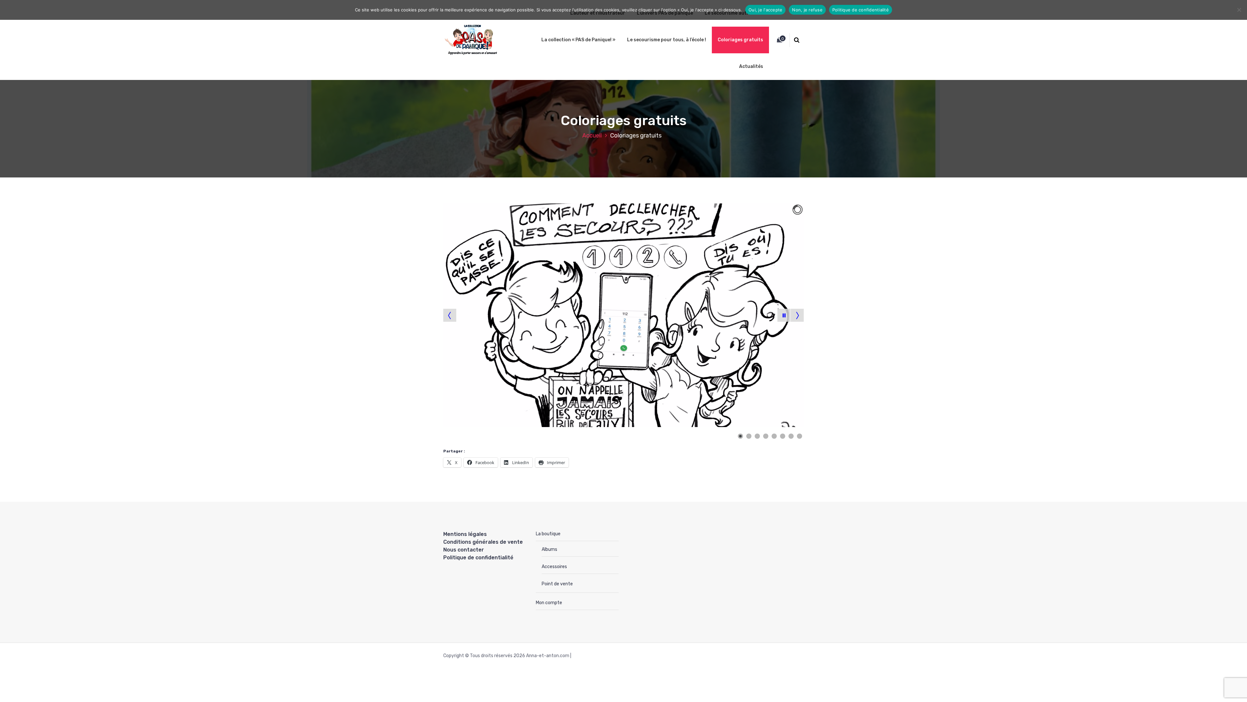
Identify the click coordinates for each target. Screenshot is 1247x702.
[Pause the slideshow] (783, 315)
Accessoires (554, 566)
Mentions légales (465, 534)
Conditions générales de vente (483, 542)
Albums (549, 549)
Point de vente (557, 584)
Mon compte (549, 602)
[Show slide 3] (757, 436)
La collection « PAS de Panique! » (578, 40)
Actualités (751, 66)
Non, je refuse (807, 9)
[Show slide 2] (748, 436)
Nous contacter (463, 550)
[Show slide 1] (740, 436)
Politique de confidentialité (478, 557)
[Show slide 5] (774, 436)
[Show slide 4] (765, 436)
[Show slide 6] (782, 436)
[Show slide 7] (791, 436)
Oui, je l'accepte (765, 9)
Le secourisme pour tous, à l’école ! (666, 40)
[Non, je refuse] (1239, 9)
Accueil (592, 135)
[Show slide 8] (799, 436)
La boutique (548, 534)
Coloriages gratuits (740, 40)
